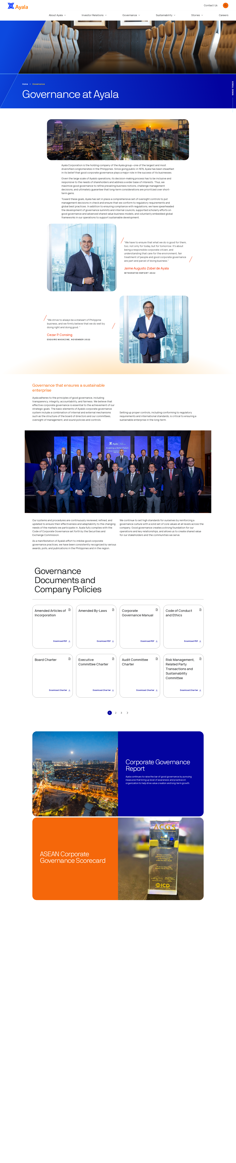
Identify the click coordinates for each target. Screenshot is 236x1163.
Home (25, 84)
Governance (38, 84)
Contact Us (210, 5)
